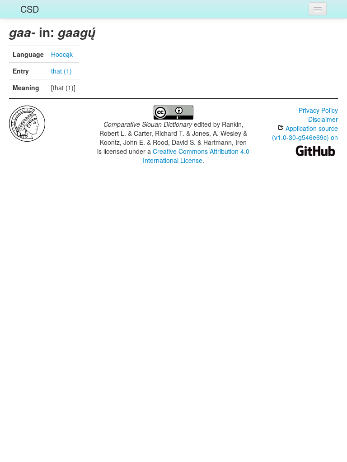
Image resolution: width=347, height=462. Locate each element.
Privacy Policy (318, 110)
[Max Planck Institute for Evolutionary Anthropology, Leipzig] (27, 122)
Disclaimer (323, 119)
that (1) (61, 70)
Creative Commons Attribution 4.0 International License (196, 156)
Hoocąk (62, 54)
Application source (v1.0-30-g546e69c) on (305, 133)
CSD (29, 8)
